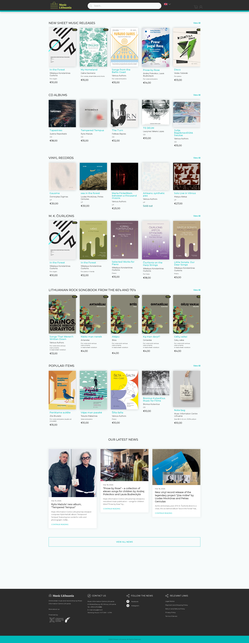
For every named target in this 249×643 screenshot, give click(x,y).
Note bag (179, 410)
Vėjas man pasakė (91, 412)
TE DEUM (148, 128)
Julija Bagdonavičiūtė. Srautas (183, 132)
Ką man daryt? (151, 336)
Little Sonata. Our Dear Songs (184, 263)
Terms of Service (171, 616)
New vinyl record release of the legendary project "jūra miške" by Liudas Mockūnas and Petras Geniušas (174, 497)
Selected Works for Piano (123, 263)
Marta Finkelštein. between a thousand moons (124, 195)
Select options (187, 424)
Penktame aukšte (60, 412)
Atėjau (115, 336)
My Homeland (89, 69)
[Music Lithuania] (61, 5)
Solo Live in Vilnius (185, 193)
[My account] (200, 6)
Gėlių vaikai (180, 336)
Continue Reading (59, 524)
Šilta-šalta (117, 412)
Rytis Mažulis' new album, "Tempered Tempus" (66, 506)
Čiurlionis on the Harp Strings (152, 263)
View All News (124, 542)
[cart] (196, 6)
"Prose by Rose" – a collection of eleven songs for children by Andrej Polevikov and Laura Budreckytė (123, 491)
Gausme (55, 193)
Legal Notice (169, 601)
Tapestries (56, 130)
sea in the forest (90, 193)
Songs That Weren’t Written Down (61, 337)
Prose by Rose (151, 70)
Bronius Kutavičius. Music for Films (154, 399)
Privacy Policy (170, 612)
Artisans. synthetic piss (154, 194)
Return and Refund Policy (175, 609)
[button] (167, 4)
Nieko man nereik (91, 336)
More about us (54, 609)
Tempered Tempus (92, 130)
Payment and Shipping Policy (176, 605)
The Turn (117, 130)
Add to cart (62, 84)
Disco (177, 69)
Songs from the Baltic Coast (121, 70)
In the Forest (57, 69)
